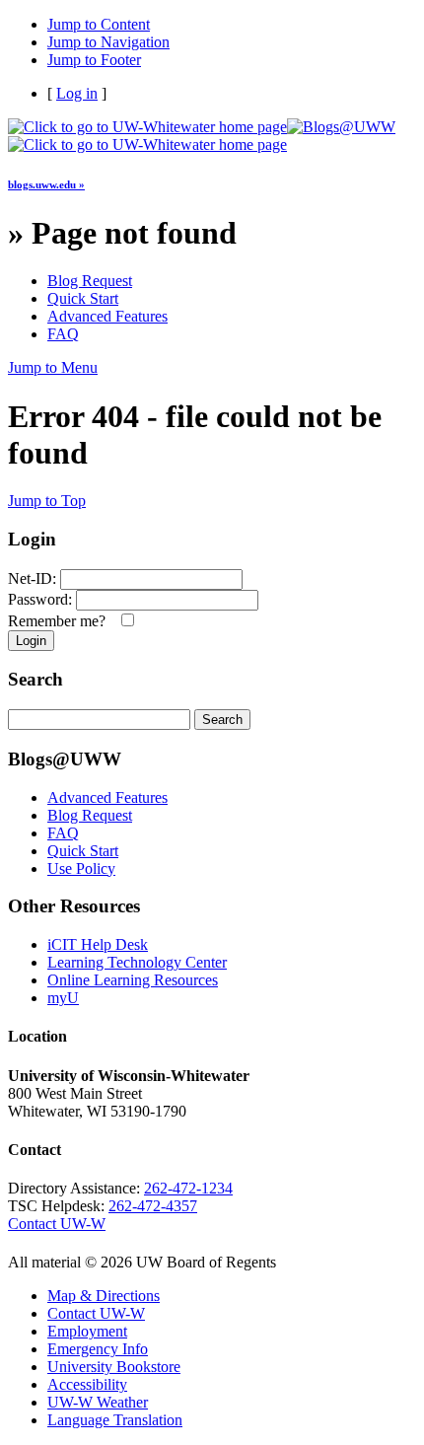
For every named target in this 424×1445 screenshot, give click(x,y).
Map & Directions (103, 1295)
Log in (77, 93)
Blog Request (89, 280)
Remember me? (60, 621)
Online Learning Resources (132, 980)
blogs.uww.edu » (46, 184)
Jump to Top (47, 500)
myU (63, 997)
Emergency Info (97, 1348)
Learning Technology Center (137, 962)
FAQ (63, 333)
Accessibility (87, 1384)
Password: (40, 599)
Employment (87, 1331)
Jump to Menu (53, 367)
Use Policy (81, 868)
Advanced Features (107, 316)
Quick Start (82, 298)
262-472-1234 (188, 1188)
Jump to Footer (94, 59)
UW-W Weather (97, 1402)
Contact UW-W (57, 1223)
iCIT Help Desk (97, 944)
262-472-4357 (152, 1205)
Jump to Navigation (108, 42)
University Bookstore (113, 1366)
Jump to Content (98, 24)
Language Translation (114, 1419)
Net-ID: (32, 578)
